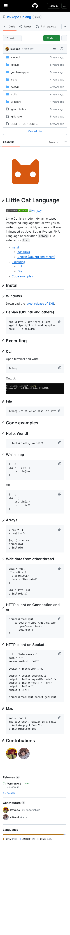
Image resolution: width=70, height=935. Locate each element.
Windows (23, 252)
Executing (18, 262)
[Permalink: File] (3, 401)
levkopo (13, 17)
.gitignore (16, 116)
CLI (19, 266)
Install (16, 247)
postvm (15, 86)
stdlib (14, 94)
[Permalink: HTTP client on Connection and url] (3, 607)
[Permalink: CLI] (3, 351)
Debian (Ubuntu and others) (36, 257)
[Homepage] (35, 6)
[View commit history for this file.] (62, 48)
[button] (60, 321)
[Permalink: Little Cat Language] (3, 200)
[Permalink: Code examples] (3, 422)
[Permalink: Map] (3, 708)
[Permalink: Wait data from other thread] (3, 559)
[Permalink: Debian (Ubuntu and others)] (3, 312)
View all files (35, 131)
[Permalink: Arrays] (3, 520)
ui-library (16, 101)
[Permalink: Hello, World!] (3, 433)
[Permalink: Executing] (3, 340)
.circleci (15, 57)
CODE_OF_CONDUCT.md (25, 123)
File (19, 271)
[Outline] (65, 142)
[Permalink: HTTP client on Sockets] (3, 644)
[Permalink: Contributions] (3, 740)
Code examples (22, 276)
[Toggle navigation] (5, 5)
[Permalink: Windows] (3, 296)
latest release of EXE (40, 303)
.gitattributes (18, 109)
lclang (26, 17)
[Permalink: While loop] (3, 454)
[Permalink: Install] (3, 285)
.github (15, 64)
